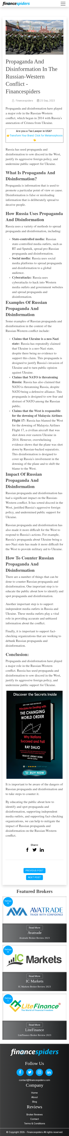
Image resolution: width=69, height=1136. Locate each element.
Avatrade (35, 933)
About (34, 1097)
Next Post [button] (34, 877)
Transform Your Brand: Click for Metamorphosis (36, 135)
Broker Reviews (34, 1114)
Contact (34, 1119)
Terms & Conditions (34, 1123)
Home (34, 1092)
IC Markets (34, 981)
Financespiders (35, 1132)
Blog (34, 1101)
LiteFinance (34, 1030)
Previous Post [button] (35, 870)
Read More (34, 927)
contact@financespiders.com (34, 1080)
